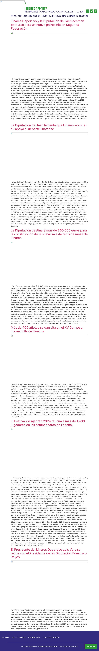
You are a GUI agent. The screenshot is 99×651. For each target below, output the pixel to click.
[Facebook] (87, 11)
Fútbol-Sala (27, 16)
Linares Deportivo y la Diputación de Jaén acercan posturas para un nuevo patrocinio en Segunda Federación (47, 24)
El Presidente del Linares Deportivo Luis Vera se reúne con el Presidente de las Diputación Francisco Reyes (49, 553)
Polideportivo (61, 16)
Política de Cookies (34, 637)
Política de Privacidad (18, 637)
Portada (14, 16)
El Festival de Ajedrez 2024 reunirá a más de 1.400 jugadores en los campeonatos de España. (48, 423)
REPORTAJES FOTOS (82, 16)
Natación (44, 16)
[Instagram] (95, 11)
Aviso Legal (5, 637)
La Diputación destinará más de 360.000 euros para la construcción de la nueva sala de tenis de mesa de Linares (49, 234)
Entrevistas (71, 16)
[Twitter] (91, 11)
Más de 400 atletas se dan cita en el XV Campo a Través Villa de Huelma (47, 329)
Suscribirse (91, 646)
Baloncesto (37, 16)
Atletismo (52, 16)
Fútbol (20, 16)
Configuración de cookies (51, 637)
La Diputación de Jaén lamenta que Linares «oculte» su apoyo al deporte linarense (49, 127)
